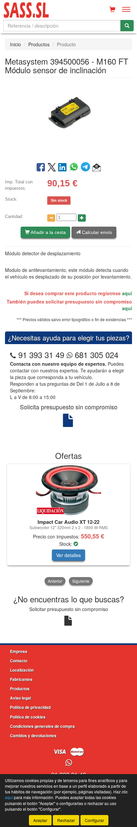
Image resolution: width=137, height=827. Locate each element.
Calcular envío (96, 232)
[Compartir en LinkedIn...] (62, 168)
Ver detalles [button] (68, 555)
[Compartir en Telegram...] (86, 168)
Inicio (15, 44)
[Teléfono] (13, 354)
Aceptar (40, 820)
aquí (127, 293)
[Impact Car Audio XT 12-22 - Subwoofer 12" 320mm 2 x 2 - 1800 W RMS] (68, 490)
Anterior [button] (55, 581)
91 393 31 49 (41, 354)
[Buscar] (127, 25)
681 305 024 (95, 354)
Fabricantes (21, 679)
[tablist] (68, 525)
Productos (39, 44)
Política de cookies (28, 717)
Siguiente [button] (80, 581)
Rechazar (66, 820)
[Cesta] (112, 9)
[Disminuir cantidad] (51, 218)
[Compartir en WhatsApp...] (75, 168)
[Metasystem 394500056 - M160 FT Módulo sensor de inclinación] (68, 119)
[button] (96, 168)
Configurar (94, 820)
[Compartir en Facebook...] (40, 168)
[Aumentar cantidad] (82, 218)
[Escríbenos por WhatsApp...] (68, 763)
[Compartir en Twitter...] (52, 168)
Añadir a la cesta (48, 232)
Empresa (18, 651)
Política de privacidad (30, 707)
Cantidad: (14, 216)
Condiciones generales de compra (42, 726)
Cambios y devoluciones (33, 735)
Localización (22, 670)
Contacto (18, 661)
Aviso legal (20, 698)
